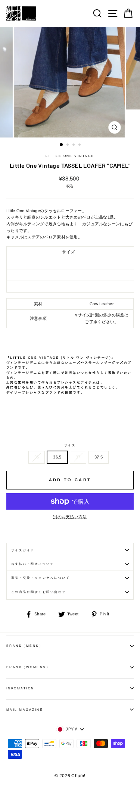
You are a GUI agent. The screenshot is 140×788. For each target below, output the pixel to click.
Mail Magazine (24, 709)
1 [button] (61, 145)
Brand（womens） (28, 667)
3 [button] (74, 145)
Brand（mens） (24, 646)
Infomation (20, 688)
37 (78, 457)
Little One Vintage (70, 156)
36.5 (57, 457)
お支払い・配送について (32, 564)
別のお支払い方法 (70, 516)
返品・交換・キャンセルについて (40, 578)
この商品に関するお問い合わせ (38, 592)
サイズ (70, 445)
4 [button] (80, 145)
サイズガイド (23, 550)
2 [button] (68, 145)
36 (36, 457)
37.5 (98, 457)
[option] (70, 82)
